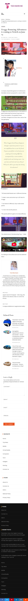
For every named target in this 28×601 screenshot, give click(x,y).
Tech (4, 458)
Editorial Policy (7, 494)
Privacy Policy (6, 497)
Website (6, 415)
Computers (6, 454)
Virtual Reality (6, 450)
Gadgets (5, 461)
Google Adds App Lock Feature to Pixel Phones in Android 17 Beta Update (14, 550)
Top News (5, 442)
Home (4, 438)
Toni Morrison (7, 39)
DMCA (4, 490)
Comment (7, 386)
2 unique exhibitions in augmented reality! (14, 306)
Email (5, 407)
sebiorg (19, 68)
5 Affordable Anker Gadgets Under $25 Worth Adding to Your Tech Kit (13, 556)
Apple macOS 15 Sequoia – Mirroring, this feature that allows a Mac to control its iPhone (14, 296)
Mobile (4, 446)
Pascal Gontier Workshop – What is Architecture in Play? (18, 364)
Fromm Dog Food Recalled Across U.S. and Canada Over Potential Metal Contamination (13, 545)
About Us (5, 482)
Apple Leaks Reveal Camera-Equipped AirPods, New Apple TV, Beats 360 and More (13, 539)
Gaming (3, 26)
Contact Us (6, 469)
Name (6, 399)
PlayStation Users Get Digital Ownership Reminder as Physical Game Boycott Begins (13, 534)
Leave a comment (16, 39)
